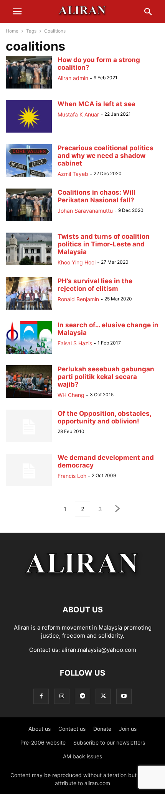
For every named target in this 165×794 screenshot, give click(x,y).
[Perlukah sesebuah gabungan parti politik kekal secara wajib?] (29, 397)
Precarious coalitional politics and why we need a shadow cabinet (105, 155)
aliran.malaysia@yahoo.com (98, 649)
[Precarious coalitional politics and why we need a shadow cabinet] (29, 176)
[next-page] (117, 509)
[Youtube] (124, 696)
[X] (103, 696)
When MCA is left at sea (96, 104)
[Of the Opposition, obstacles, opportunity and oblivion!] (29, 442)
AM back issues (82, 756)
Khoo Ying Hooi (77, 262)
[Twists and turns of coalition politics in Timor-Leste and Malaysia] (29, 264)
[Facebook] (41, 696)
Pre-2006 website (43, 742)
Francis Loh (72, 475)
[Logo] (82, 586)
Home (12, 31)
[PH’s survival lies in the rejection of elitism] (29, 309)
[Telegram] (82, 696)
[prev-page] (47, 509)
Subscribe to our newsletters (109, 742)
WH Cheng (71, 395)
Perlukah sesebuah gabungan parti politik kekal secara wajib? (106, 376)
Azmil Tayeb (73, 174)
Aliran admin (73, 78)
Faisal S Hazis (75, 343)
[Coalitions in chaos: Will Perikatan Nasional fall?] (29, 221)
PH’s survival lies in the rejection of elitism (95, 284)
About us (39, 728)
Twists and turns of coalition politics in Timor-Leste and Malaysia (104, 244)
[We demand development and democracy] (29, 486)
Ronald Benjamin (78, 299)
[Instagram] (61, 696)
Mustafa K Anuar (78, 114)
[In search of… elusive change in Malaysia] (29, 353)
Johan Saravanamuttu (85, 210)
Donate (102, 728)
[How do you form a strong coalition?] (29, 88)
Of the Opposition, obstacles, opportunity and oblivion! (104, 417)
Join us (128, 728)
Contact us (72, 728)
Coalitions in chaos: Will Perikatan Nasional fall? (96, 196)
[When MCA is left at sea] (29, 132)
